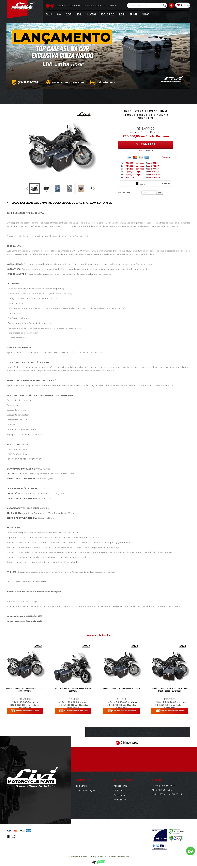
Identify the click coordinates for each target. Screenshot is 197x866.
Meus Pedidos (74, 6)
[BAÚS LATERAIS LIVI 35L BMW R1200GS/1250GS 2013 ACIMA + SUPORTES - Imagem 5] (81, 188)
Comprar (147, 144)
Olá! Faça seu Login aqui (171, 6)
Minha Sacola (120, 799)
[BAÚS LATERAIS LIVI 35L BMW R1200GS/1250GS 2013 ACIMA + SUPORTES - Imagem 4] (69, 188)
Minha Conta (119, 790)
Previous (27, 188)
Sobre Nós (61, 6)
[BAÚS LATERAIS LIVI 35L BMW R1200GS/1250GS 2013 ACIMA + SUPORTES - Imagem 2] (46, 188)
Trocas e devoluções (85, 790)
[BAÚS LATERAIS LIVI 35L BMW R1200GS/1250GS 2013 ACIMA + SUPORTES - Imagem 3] (57, 188)
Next (94, 187)
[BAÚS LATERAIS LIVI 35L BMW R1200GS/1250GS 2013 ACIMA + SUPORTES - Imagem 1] (34, 188)
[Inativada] (159, 839)
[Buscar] (165, 5)
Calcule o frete (124, 192)
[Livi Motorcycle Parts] (23, 7)
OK (159, 192)
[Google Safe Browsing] (176, 838)
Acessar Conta (120, 785)
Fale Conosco (82, 785)
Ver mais (25, 700)
